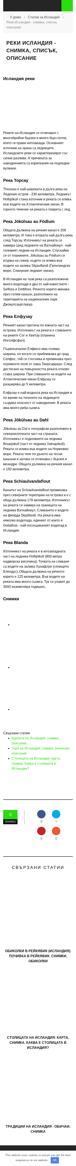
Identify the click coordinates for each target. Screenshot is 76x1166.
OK (55, 1160)
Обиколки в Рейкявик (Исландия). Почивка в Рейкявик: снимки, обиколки (38, 956)
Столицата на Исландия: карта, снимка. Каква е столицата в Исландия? (36, 763)
